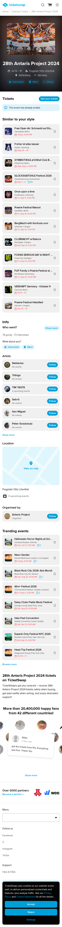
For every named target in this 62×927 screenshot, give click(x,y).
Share (50, 81)
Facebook (7, 835)
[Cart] (50, 4)
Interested (17, 81)
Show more (52, 328)
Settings (31, 919)
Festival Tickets (20, 11)
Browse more (9, 664)
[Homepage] (13, 5)
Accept (31, 904)
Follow (52, 364)
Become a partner (12, 794)
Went (35, 81)
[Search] (42, 4)
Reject (31, 912)
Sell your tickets (49, 98)
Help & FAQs (8, 871)
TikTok (5, 855)
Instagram (7, 848)
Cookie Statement (25, 896)
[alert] (31, 903)
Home (5, 11)
